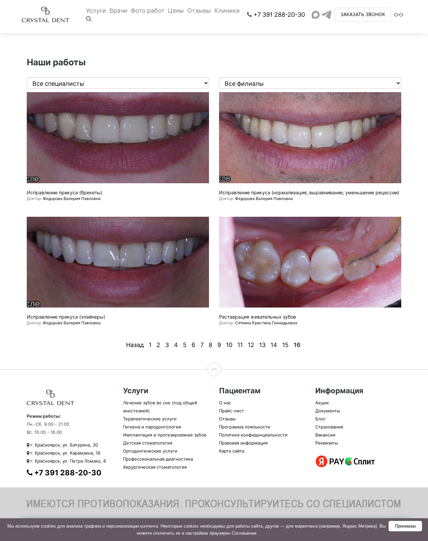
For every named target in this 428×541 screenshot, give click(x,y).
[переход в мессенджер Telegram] (326, 15)
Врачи (118, 10)
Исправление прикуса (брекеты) (64, 192)
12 (251, 344)
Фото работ (148, 10)
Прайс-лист (231, 410)
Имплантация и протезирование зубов (164, 434)
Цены (176, 10)
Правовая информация (243, 443)
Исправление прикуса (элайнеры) (66, 317)
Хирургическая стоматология (155, 467)
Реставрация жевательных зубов (257, 317)
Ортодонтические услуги (150, 451)
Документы (327, 410)
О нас (225, 402)
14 (274, 344)
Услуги (96, 10)
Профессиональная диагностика (158, 459)
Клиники (227, 10)
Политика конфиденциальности (253, 434)
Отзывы (199, 10)
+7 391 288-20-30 (279, 14)
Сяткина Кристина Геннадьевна (266, 322)
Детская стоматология (147, 443)
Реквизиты (326, 443)
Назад (135, 344)
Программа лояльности (244, 426)
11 (240, 344)
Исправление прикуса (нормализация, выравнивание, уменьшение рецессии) (309, 192)
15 (285, 344)
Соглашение (244, 533)
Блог (320, 418)
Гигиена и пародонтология (152, 426)
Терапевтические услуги (150, 418)
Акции (322, 402)
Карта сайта (231, 451)
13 (262, 344)
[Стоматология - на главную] (45, 13)
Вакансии (325, 434)
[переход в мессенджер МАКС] (316, 15)
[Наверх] (214, 369)
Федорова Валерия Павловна (72, 198)
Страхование (329, 426)
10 (229, 344)
